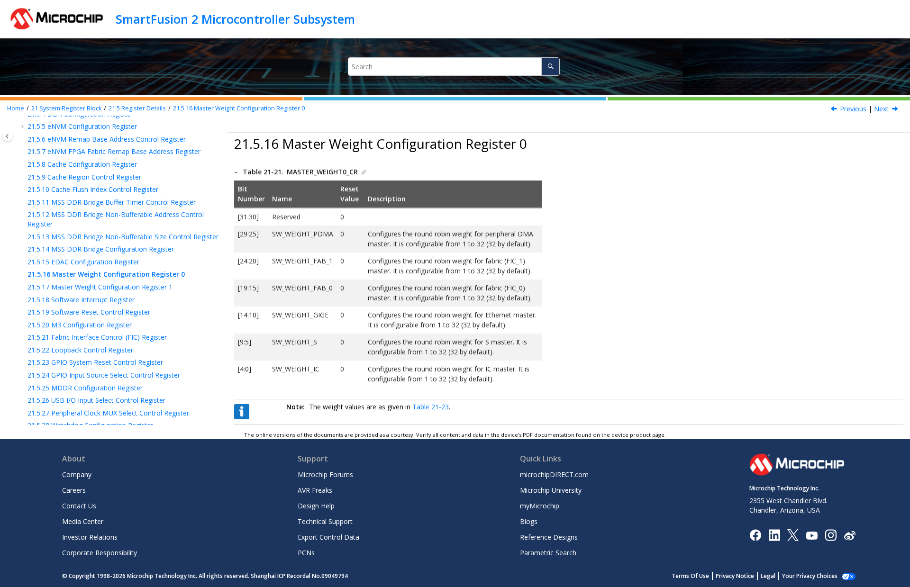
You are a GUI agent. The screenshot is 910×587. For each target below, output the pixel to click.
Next (881, 108)
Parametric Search (548, 552)
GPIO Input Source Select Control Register (103, 374)
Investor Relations (90, 537)
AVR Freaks (315, 490)
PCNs (306, 552)
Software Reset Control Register (88, 311)
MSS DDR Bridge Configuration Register (100, 248)
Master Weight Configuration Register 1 (100, 286)
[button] (23, 126)
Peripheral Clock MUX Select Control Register (108, 412)
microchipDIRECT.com (554, 474)
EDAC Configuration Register (83, 261)
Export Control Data (328, 537)
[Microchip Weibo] (849, 535)
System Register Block (66, 108)
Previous (853, 108)
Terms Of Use (690, 576)
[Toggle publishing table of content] (7, 136)
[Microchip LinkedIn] (774, 535)
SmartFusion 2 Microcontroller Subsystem (235, 19)
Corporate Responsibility (99, 552)
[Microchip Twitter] (793, 535)
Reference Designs (549, 537)
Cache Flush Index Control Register (92, 189)
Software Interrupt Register (81, 299)
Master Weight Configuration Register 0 (239, 108)
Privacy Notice (735, 576)
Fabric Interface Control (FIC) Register (97, 337)
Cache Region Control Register (84, 176)
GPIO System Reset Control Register (95, 362)
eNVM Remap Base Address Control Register (106, 139)
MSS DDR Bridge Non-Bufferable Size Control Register (122, 236)
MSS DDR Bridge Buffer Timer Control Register (111, 202)
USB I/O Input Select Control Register (96, 400)
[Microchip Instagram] (831, 535)
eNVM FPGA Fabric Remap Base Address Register (113, 151)
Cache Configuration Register (82, 164)
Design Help (316, 505)
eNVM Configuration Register (82, 126)
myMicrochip (539, 505)
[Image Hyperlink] (812, 535)
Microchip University (551, 490)
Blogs (528, 521)
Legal (768, 576)
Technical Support (325, 521)
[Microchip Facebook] (755, 535)
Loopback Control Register (80, 349)
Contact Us (79, 505)
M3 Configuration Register (79, 324)
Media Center (82, 521)
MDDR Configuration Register (85, 387)
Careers (74, 490)
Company (76, 474)
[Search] (550, 66)
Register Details (137, 108)
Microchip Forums (325, 474)
